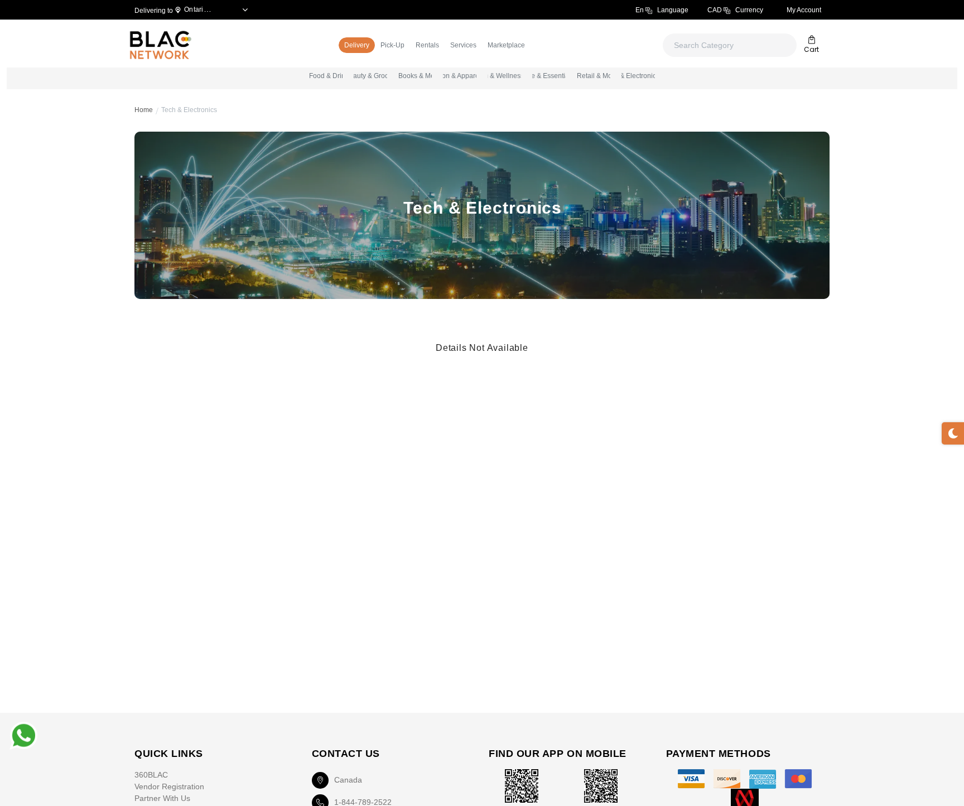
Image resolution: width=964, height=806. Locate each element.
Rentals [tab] (427, 45)
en (661, 10)
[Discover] (727, 779)
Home (143, 110)
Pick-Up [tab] (392, 45)
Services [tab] (463, 45)
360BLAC (151, 774)
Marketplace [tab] (506, 45)
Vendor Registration (169, 786)
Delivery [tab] (356, 45)
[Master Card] (798, 779)
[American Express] (763, 779)
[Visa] (691, 779)
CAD (735, 10)
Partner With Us (162, 798)
